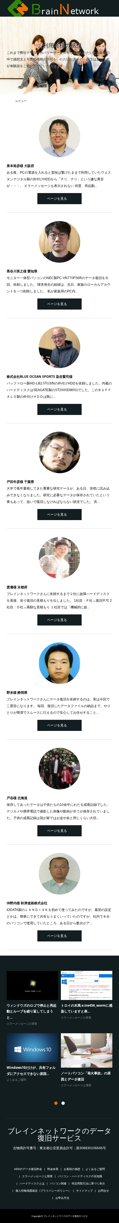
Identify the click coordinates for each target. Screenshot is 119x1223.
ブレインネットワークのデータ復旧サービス (59, 1134)
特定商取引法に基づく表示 (88, 1183)
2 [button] (63, 1103)
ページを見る (57, 199)
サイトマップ (84, 1190)
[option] (61, 1029)
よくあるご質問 (16, 1079)
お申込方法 (62, 1197)
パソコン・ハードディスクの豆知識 (80, 1176)
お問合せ (103, 1190)
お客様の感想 (72, 1169)
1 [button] (56, 1103)
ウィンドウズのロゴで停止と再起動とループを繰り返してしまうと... (31, 1011)
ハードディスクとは (32, 1183)
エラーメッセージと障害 (22, 1023)
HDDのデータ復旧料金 (28, 1169)
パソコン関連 (58, 1183)
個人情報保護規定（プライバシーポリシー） (43, 1190)
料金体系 (52, 1169)
